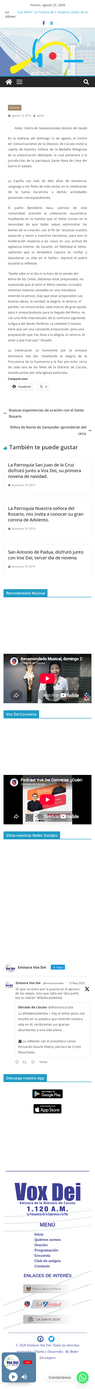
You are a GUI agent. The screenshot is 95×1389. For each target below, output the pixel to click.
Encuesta (42, 1255)
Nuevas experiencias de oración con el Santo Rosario (46, 413)
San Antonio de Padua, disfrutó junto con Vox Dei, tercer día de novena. (46, 555)
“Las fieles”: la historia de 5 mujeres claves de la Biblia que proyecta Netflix (52, 14)
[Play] (13, 1377)
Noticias (15, 107)
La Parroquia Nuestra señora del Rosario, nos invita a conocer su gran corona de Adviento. (45, 514)
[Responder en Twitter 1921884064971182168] (18, 1062)
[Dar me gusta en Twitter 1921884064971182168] (34, 1062)
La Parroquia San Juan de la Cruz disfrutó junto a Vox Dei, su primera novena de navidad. (44, 470)
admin (40, 115)
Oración (41, 1245)
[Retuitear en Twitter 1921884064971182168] (26, 1062)
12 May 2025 (77, 983)
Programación (46, 1250)
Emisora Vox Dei (28, 983)
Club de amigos (47, 1261)
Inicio (39, 1234)
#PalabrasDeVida (49, 998)
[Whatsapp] (83, 1377)
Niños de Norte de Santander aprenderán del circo (48, 430)
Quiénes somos (47, 1240)
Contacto (42, 1266)
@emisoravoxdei (53, 983)
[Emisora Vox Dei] (9, 82)
